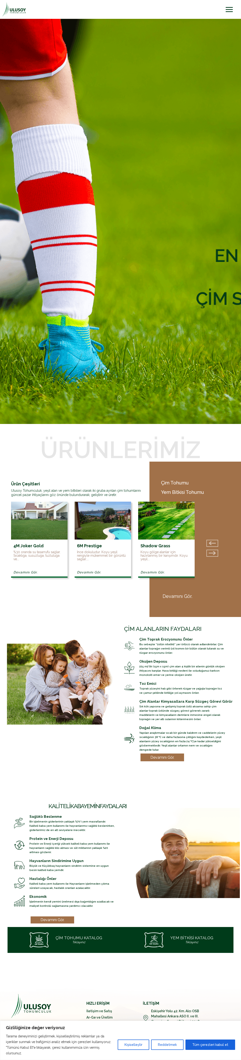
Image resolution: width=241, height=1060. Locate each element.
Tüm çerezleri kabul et (210, 1045)
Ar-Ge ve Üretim (99, 1017)
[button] (212, 553)
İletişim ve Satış (99, 1011)
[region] (120, 1040)
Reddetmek (167, 1045)
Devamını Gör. (25, 572)
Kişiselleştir (133, 1045)
